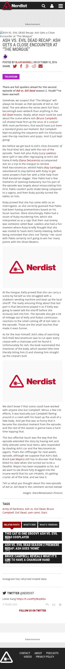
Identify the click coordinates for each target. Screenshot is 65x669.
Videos (28, 656)
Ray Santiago (52, 167)
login (52, 6)
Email (40, 66)
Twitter (15, 66)
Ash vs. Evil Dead (35, 509)
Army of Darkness (13, 509)
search (43, 6)
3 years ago (10, 604)
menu (60, 6)
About (38, 653)
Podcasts (52, 653)
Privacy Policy (45, 656)
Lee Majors (17, 459)
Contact (25, 653)
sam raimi (34, 512)
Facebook (21, 66)
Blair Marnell (24, 62)
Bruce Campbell (46, 118)
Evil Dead (21, 512)
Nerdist (14, 6)
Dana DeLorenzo (30, 160)
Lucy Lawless (47, 153)
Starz (44, 512)
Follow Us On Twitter (32, 610)
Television (11, 76)
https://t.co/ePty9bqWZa (31, 599)
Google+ (27, 66)
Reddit (34, 66)
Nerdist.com (6, 657)
